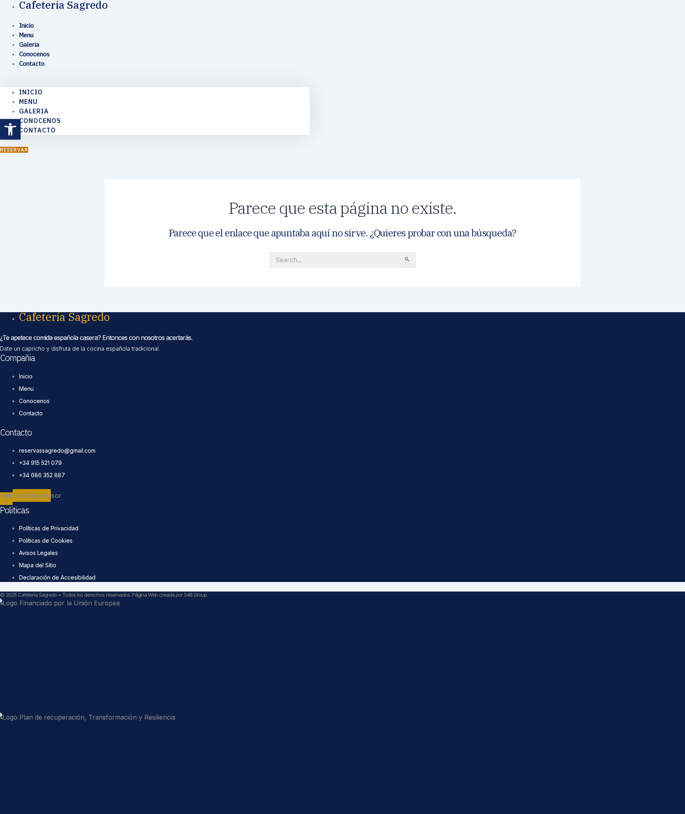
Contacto (31, 63)
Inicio (31, 92)
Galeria (34, 111)
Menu (28, 102)
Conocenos (40, 121)
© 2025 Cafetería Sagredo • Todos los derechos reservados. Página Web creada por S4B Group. (104, 594)
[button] (155, 82)
